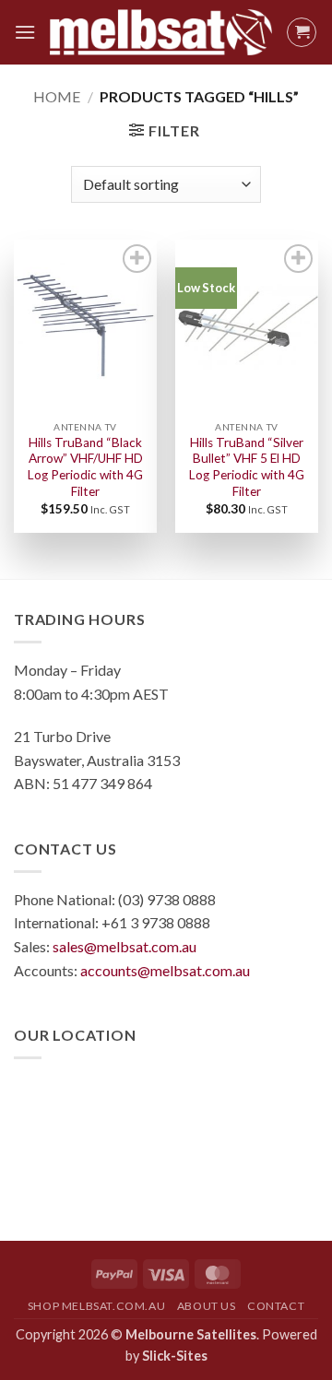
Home (56, 96)
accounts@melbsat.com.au (165, 970)
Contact (275, 1306)
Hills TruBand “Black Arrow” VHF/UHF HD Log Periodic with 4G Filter (85, 467)
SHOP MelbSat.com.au (97, 1306)
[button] (25, 31)
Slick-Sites (175, 1355)
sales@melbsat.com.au (124, 946)
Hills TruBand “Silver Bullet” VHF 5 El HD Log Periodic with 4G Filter (246, 467)
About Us (206, 1306)
